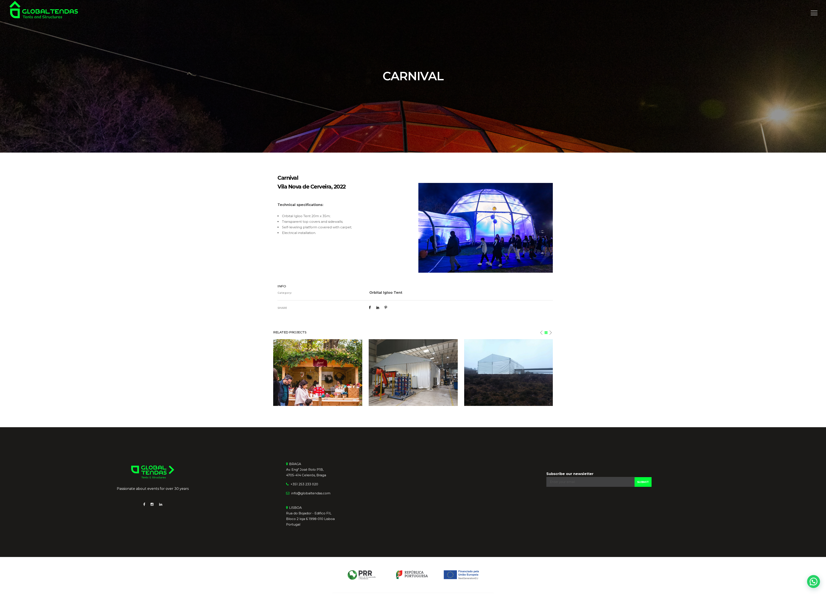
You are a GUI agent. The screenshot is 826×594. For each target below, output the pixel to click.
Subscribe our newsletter (569, 474)
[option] (317, 372)
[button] (813, 581)
